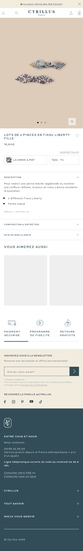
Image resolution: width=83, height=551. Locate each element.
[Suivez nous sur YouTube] (31, 401)
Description (12, 177)
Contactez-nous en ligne (20, 476)
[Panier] (79, 12)
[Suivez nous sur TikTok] (40, 401)
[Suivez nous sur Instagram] (13, 401)
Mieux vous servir (19, 516)
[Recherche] (16, 13)
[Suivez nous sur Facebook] (5, 402)
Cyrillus (11, 490)
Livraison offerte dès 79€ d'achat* (43, 4)
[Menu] (3, 13)
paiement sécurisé (12, 333)
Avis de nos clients (17, 234)
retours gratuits (67, 333)
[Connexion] (71, 13)
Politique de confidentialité (33, 385)
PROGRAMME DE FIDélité (40, 333)
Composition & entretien (21, 224)
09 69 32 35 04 (14, 448)
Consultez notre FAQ (17, 472)
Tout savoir (14, 503)
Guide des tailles (69, 152)
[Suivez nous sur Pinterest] (22, 401)
